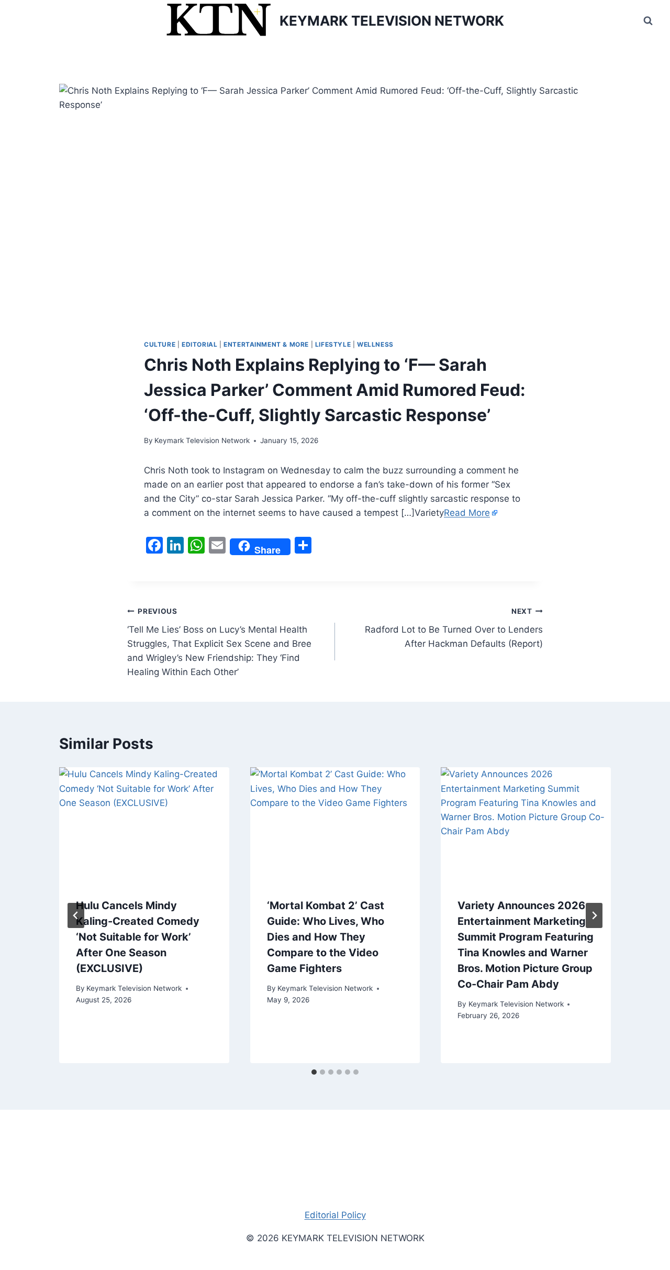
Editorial (199, 344)
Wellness (375, 344)
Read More (467, 512)
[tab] (314, 1072)
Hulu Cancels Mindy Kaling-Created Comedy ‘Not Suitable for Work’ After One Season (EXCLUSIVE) (137, 937)
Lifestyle (333, 344)
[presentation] (144, 823)
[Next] (594, 915)
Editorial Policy (335, 1215)
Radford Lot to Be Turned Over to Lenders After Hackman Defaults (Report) (454, 628)
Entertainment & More (266, 344)
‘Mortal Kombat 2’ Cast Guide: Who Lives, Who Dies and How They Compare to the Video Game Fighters (325, 937)
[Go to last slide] (76, 915)
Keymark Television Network (202, 440)
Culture (159, 344)
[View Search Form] (648, 21)
